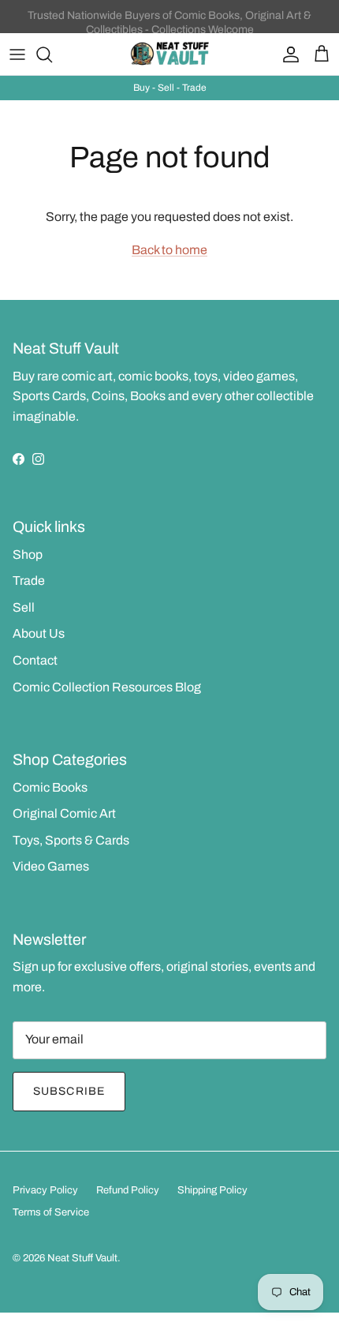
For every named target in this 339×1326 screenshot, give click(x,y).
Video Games (51, 866)
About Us (39, 633)
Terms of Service (51, 1212)
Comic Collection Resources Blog (107, 687)
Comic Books (50, 787)
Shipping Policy (212, 1190)
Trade (29, 580)
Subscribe (69, 1091)
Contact (35, 660)
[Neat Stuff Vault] (169, 54)
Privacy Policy (45, 1190)
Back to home (169, 250)
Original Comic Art (64, 813)
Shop (28, 554)
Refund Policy (127, 1190)
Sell (24, 607)
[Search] (52, 54)
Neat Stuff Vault (82, 1258)
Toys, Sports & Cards (71, 840)
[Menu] (17, 54)
